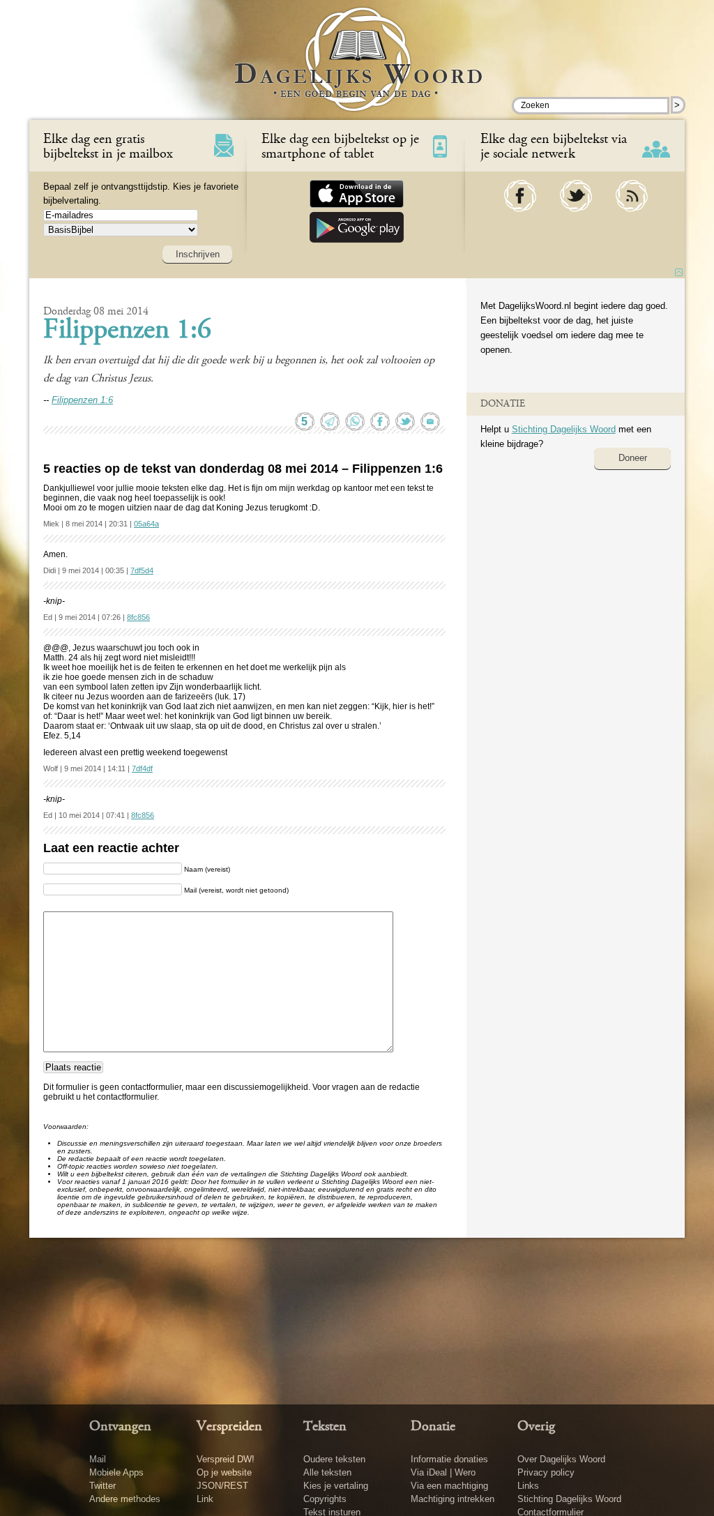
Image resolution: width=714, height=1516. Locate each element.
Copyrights (325, 1499)
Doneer (632, 458)
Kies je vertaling (335, 1485)
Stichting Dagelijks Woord (564, 429)
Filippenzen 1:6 (127, 331)
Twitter (102, 1485)
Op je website (224, 1472)
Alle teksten (327, 1472)
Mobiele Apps (116, 1472)
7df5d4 (141, 570)
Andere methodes (124, 1499)
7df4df (142, 768)
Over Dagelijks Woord (561, 1459)
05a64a (146, 524)
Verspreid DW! (226, 1459)
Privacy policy (546, 1472)
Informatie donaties (449, 1459)
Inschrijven (198, 254)
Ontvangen (120, 1427)
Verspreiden (229, 1427)
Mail (97, 1459)
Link (205, 1499)
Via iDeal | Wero (443, 1472)
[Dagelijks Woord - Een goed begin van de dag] (357, 69)
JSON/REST (222, 1485)
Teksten (325, 1427)
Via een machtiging (449, 1485)
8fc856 (138, 617)
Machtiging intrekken (452, 1499)
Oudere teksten (334, 1459)
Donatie (433, 1427)
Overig (536, 1427)
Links (528, 1485)
